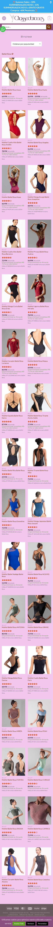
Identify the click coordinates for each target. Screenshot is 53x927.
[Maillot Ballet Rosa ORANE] (39, 609)
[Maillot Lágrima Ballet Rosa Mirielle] (39, 288)
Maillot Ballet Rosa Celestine (39, 880)
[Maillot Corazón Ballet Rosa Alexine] (13, 861)
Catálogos (13, 914)
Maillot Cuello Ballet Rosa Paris (38, 679)
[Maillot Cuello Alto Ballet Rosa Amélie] (13, 124)
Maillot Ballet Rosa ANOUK (12, 829)
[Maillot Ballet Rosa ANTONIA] (13, 609)
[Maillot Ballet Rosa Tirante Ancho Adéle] (39, 397)
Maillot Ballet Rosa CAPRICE (39, 829)
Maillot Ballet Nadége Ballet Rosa (12, 575)
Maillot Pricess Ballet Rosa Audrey (38, 253)
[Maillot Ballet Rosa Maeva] (39, 343)
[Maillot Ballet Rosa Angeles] (39, 124)
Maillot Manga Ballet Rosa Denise (12, 679)
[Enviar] (48, 26)
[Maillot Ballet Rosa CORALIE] (39, 762)
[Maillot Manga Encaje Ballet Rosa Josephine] (39, 179)
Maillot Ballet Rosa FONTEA (13, 780)
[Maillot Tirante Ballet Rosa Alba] (39, 452)
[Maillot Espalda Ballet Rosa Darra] (13, 397)
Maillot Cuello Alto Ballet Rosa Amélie (11, 143)
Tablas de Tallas (26, 914)
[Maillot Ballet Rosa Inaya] (13, 72)
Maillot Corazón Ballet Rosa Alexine (12, 881)
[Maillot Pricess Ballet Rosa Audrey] (39, 234)
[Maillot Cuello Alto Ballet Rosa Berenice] (13, 234)
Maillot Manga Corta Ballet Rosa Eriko (12, 307)
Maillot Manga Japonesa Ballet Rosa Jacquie (39, 522)
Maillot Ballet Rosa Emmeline (13, 521)
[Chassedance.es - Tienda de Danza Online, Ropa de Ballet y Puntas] (27, 18)
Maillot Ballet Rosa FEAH (37, 731)
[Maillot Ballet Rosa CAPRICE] (39, 810)
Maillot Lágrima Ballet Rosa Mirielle (38, 307)
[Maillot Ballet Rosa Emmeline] (13, 503)
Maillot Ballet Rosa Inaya (11, 90)
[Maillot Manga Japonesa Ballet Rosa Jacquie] (39, 503)
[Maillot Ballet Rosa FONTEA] (13, 762)
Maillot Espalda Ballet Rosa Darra (12, 417)
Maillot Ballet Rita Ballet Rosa (13, 470)
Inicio (5, 913)
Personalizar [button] (42, 924)
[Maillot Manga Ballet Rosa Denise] (13, 660)
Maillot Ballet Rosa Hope (11, 197)
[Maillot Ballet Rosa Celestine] (39, 861)
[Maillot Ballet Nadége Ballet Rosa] (13, 556)
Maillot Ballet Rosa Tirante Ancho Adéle (38, 417)
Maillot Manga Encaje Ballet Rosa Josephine (38, 198)
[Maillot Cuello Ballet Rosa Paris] (39, 660)
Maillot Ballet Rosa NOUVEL (39, 574)
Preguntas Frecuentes (40, 913)
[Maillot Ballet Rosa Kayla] (39, 72)
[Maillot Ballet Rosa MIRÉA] (13, 713)
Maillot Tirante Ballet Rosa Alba (38, 471)
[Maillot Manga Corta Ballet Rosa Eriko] (13, 288)
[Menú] (4, 18)
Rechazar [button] (30, 924)
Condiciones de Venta (19, 913)
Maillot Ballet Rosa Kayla (37, 90)
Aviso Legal (39, 914)
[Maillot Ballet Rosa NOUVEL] (39, 556)
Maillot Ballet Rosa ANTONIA (13, 627)
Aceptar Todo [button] (19, 924)
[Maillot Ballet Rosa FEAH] (39, 713)
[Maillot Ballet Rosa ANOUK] (13, 810)
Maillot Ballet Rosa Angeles (38, 143)
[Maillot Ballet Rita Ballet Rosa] (13, 452)
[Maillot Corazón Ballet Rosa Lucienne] (13, 343)
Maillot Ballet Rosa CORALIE (39, 780)
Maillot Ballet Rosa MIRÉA (12, 731)
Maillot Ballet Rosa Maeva (38, 361)
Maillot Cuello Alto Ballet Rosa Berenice (11, 253)
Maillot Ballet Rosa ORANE (38, 627)
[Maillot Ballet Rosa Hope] (13, 179)
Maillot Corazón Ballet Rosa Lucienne (12, 362)
